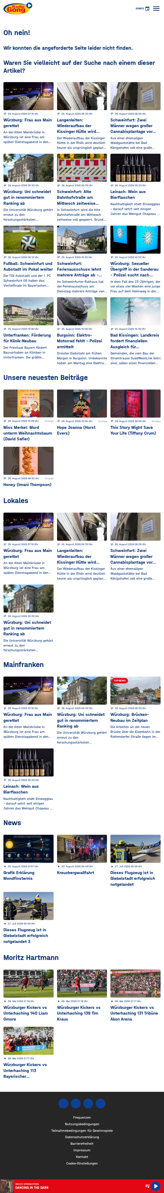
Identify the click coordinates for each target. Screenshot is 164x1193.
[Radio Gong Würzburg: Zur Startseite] (17, 8)
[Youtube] (88, 1103)
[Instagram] (76, 1103)
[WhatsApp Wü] (100, 1103)
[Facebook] (63, 1103)
